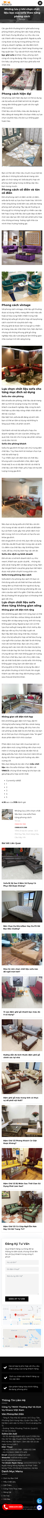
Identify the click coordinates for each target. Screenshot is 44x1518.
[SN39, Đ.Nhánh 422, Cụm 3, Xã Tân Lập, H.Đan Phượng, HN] (22, 1338)
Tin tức (22, 19)
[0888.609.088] (39, 1501)
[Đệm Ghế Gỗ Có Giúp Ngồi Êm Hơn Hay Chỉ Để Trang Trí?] (22, 1207)
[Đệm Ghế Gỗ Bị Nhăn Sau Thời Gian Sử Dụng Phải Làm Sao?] (22, 1164)
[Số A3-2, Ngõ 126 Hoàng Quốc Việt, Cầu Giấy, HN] (22, 1315)
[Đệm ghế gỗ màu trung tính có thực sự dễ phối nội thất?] (22, 1078)
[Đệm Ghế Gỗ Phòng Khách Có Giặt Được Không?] (22, 1121)
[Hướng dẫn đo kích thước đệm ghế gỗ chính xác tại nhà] (22, 1035)
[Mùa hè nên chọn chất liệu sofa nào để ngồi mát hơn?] (22, 949)
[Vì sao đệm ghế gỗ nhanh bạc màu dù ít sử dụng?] (22, 992)
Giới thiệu (7, 1485)
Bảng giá (7, 1492)
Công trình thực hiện (12, 1489)
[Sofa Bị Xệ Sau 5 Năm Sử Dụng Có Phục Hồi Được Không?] (22, 864)
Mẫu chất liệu (9, 1482)
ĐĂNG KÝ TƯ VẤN (17, 1299)
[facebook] (39, 1507)
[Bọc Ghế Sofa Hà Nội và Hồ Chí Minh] (7, 3)
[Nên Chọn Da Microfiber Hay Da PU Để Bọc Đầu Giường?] (22, 906)
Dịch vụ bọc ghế (10, 1478)
